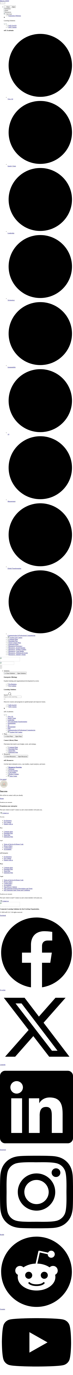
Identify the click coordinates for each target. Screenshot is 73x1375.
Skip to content (4, 1)
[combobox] (12, 697)
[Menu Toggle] (2, 3)
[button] (38, 9)
